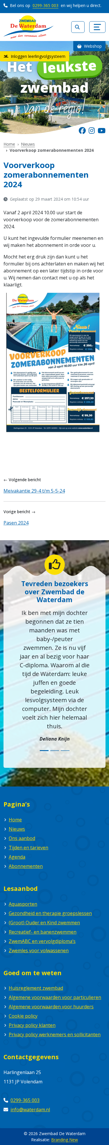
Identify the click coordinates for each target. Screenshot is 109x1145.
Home (9, 144)
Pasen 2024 (15, 523)
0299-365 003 (45, 5)
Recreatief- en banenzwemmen (42, 932)
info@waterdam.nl (30, 1109)
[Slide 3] (65, 750)
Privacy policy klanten (32, 1025)
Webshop (92, 46)
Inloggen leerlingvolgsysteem (37, 56)
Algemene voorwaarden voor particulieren (55, 997)
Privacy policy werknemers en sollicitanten (55, 1034)
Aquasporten (23, 904)
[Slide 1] (44, 750)
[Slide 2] (54, 750)
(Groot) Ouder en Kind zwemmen (44, 922)
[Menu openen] (97, 27)
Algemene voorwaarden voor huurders (51, 1006)
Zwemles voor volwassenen (39, 950)
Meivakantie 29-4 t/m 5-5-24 (34, 491)
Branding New (64, 1139)
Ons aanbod (22, 838)
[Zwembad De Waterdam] (28, 27)
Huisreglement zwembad (36, 988)
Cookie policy (23, 1016)
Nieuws (28, 144)
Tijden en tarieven (28, 847)
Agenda (17, 857)
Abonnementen (26, 866)
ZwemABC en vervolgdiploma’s (42, 941)
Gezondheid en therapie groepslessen (50, 913)
